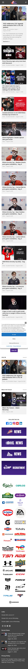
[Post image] (4, 634)
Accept (14, 334)
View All (24, 357)
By (12, 29)
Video (3, 141)
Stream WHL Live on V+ (8, 615)
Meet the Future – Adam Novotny (10, 409)
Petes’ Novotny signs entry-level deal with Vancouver (16, 649)
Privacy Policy (10, 662)
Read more (6, 41)
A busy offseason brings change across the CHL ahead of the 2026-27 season (16, 635)
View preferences (14, 343)
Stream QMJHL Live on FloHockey (11, 621)
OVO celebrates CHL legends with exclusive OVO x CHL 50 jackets (13, 25)
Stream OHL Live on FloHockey (10, 618)
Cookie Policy (9, 346)
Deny (14, 339)
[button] (25, 323)
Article (4, 29)
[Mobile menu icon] (3, 2)
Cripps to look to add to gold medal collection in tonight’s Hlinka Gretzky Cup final (14, 313)
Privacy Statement (17, 346)
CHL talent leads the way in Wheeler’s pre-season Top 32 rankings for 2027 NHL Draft (11, 88)
